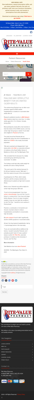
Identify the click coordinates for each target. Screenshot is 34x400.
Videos (20, 78)
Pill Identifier (17, 35)
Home (7, 61)
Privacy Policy (5, 360)
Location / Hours (27, 35)
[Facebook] (31, 32)
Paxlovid (15, 133)
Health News (10, 78)
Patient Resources (16, 61)
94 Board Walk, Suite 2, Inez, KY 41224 (17, 23)
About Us (3, 346)
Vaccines (4, 292)
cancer (6, 194)
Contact (3, 354)
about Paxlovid (22, 246)
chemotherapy (12, 194)
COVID (12, 140)
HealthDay (12, 272)
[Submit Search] (28, 74)
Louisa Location (5, 343)
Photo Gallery (5, 349)
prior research (10, 217)
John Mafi (14, 148)
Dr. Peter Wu (16, 235)
